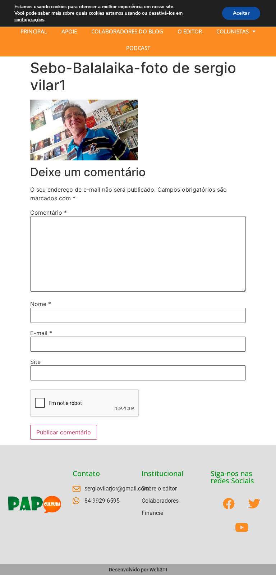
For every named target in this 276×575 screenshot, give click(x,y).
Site (35, 362)
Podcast (138, 47)
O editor (190, 31)
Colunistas (232, 31)
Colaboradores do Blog (127, 31)
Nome (40, 304)
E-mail (41, 333)
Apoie (69, 31)
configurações (29, 20)
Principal (33, 31)
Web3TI (158, 569)
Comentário (48, 212)
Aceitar (241, 13)
